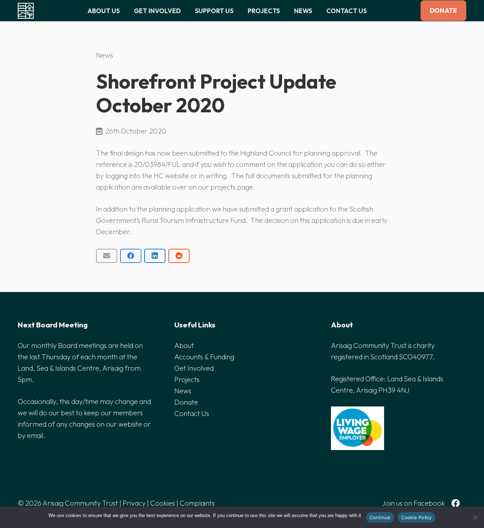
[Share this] (130, 256)
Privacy (134, 503)
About (184, 345)
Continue (380, 517)
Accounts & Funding (204, 356)
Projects (186, 379)
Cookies (162, 503)
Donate (186, 402)
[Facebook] (455, 503)
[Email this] (106, 256)
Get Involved (194, 368)
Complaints (197, 503)
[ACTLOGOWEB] (26, 11)
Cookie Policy (416, 517)
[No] (475, 517)
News (104, 55)
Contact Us (191, 413)
